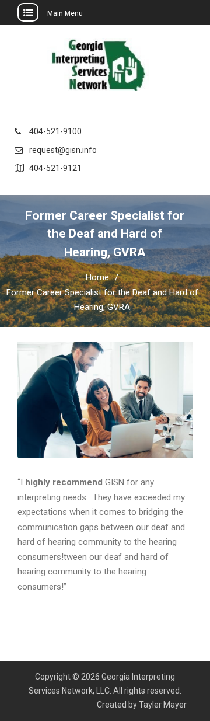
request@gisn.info (63, 150)
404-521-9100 (55, 131)
